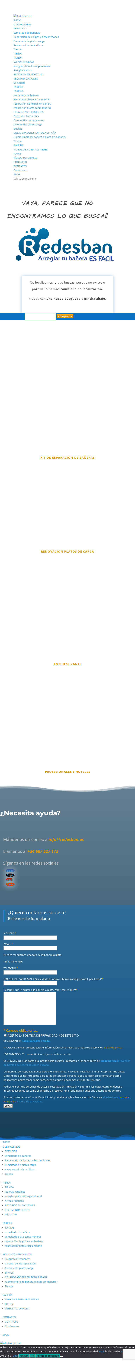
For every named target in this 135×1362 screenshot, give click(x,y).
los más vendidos (24, 62)
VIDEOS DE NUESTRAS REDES (30, 149)
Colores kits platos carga (28, 124)
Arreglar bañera (23, 70)
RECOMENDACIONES (26, 78)
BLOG (17, 174)
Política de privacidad (48, 1355)
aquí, (102, 1351)
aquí (15, 1355)
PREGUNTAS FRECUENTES (29, 112)
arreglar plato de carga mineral (32, 66)
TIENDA (18, 53)
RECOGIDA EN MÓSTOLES (29, 74)
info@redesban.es (66, 839)
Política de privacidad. (30, 1101)
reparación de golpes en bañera (32, 103)
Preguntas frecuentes (26, 116)
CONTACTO (20, 162)
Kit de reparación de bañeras (67, 458)
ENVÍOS (18, 128)
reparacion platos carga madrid (32, 107)
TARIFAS (18, 87)
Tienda (18, 49)
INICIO (17, 20)
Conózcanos (21, 170)
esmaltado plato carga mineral (32, 99)
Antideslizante (67, 664)
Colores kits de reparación (29, 120)
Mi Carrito (19, 82)
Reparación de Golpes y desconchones (36, 37)
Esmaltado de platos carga (29, 41)
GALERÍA (18, 145)
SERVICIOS (20, 28)
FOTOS (17, 153)
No (32, 1355)
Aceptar (24, 1355)
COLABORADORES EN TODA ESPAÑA (35, 132)
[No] (61, 1356)
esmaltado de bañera (26, 95)
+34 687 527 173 (42, 851)
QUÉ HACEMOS (22, 24)
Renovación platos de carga (67, 551)
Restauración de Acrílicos (28, 45)
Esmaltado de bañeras (27, 32)
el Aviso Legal (110, 1097)
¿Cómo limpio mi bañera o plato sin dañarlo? (40, 137)
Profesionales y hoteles (67, 772)
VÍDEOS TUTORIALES (25, 157)
